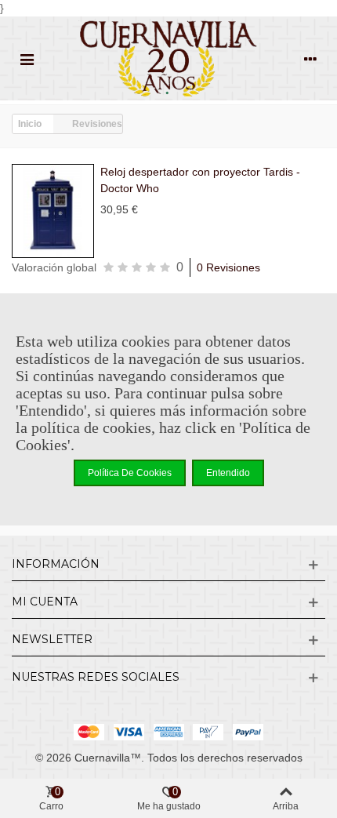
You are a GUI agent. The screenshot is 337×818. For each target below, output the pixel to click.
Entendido (228, 472)
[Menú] (27, 59)
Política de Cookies (130, 472)
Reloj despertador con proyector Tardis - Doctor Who (200, 180)
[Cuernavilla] (168, 58)
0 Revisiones (228, 267)
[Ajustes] (310, 59)
